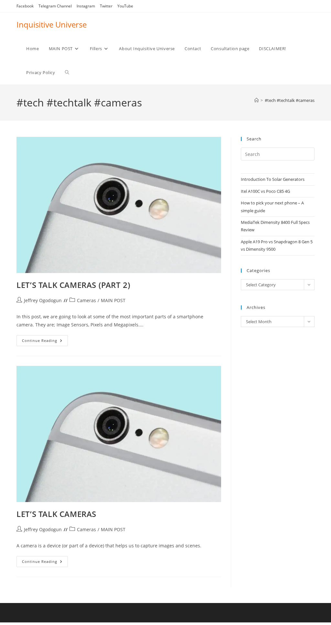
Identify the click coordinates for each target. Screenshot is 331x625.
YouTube (125, 6)
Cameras (86, 300)
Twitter (106, 6)
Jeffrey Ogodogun (43, 300)
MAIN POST (113, 300)
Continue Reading (45, 341)
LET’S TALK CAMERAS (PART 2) (73, 285)
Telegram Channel (55, 6)
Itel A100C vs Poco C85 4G (265, 191)
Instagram (86, 6)
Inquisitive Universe (51, 24)
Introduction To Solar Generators (272, 179)
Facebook (25, 6)
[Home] (256, 100)
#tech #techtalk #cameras (290, 100)
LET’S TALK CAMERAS (56, 514)
